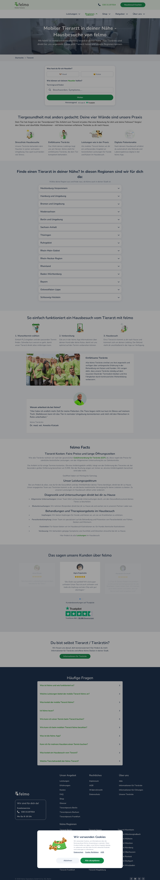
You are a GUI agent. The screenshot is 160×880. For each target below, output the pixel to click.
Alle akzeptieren (92, 860)
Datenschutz (78, 852)
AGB (102, 852)
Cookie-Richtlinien (92, 852)
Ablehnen (68, 860)
